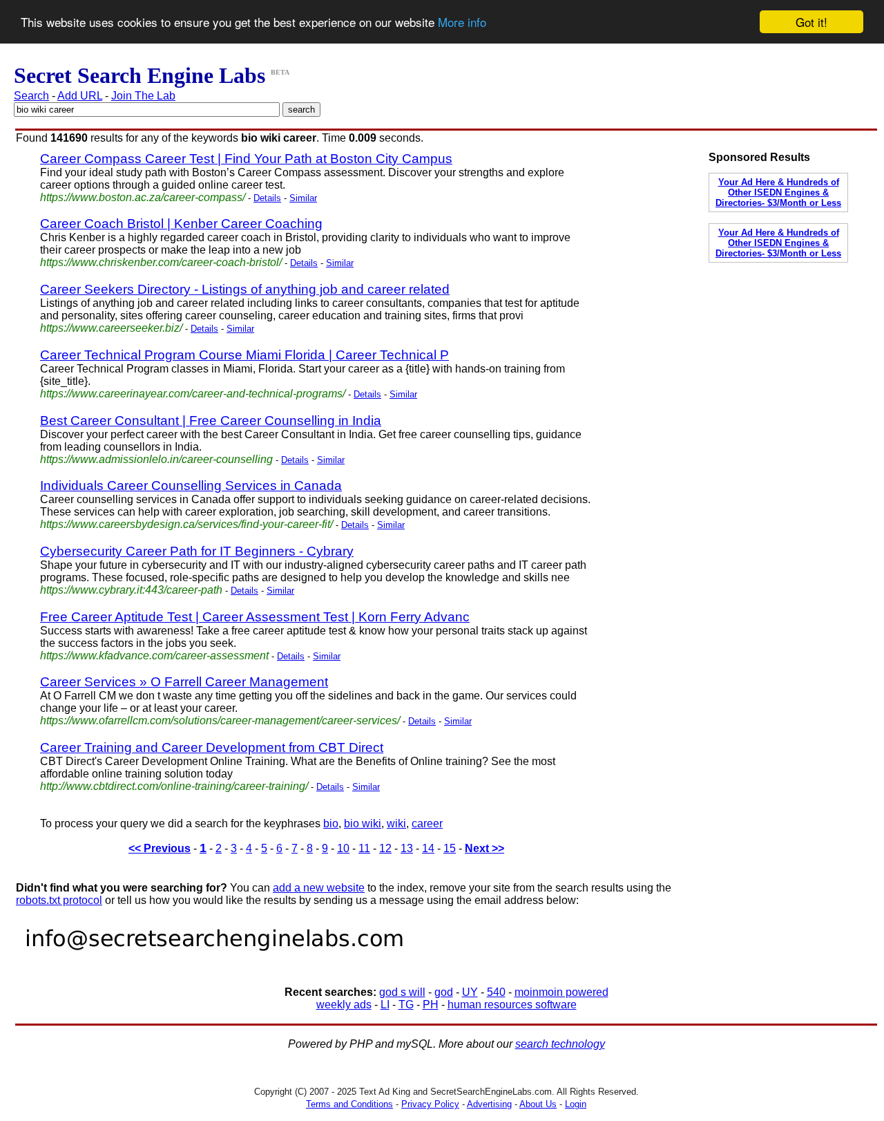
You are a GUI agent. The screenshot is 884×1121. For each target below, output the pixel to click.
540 (496, 992)
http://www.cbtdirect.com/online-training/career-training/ (174, 786)
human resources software (512, 1004)
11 (364, 848)
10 (343, 848)
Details (267, 198)
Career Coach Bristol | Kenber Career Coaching (181, 223)
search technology (560, 1044)
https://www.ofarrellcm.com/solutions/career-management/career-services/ (220, 720)
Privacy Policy (430, 1104)
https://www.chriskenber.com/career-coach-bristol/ (161, 262)
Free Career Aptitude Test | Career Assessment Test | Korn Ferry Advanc (255, 617)
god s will (402, 992)
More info (462, 22)
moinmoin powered (561, 992)
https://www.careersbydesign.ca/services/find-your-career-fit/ (186, 524)
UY (470, 992)
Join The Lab (143, 96)
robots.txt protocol (59, 900)
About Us (538, 1104)
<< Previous (159, 848)
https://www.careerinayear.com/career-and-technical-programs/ (192, 393)
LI (385, 1004)
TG (406, 1004)
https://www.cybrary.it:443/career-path (131, 590)
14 (428, 848)
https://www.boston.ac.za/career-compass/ (142, 197)
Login (575, 1104)
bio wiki (362, 823)
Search (31, 96)
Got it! (811, 21)
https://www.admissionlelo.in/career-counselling (156, 459)
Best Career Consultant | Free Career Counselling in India (210, 420)
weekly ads (344, 1004)
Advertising (489, 1104)
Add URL (79, 96)
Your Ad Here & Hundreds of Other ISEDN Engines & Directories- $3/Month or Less (778, 192)
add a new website (319, 888)
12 (385, 848)
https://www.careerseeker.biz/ (111, 328)
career (427, 823)
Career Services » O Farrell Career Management (184, 682)
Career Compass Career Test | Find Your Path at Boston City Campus (246, 158)
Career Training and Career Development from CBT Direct (211, 747)
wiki (396, 823)
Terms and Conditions (349, 1104)
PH (431, 1004)
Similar (303, 198)
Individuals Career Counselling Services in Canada (191, 485)
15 (449, 848)
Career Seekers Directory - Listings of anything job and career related (245, 289)
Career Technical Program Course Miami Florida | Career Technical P (244, 355)
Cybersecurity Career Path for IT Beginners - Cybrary (197, 551)
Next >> (484, 848)
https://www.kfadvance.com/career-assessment (154, 655)
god (443, 992)
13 (407, 848)
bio (330, 823)
